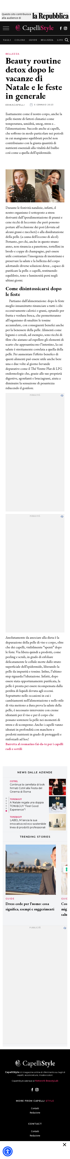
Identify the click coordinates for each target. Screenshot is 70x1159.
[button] (6, 798)
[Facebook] (61, 28)
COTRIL (14, 781)
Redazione (35, 1112)
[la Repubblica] (50, 16)
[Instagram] (65, 28)
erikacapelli (15, 104)
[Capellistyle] (34, 28)
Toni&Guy (16, 799)
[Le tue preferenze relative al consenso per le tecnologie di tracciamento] (66, 869)
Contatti (35, 1108)
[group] (7, 40)
